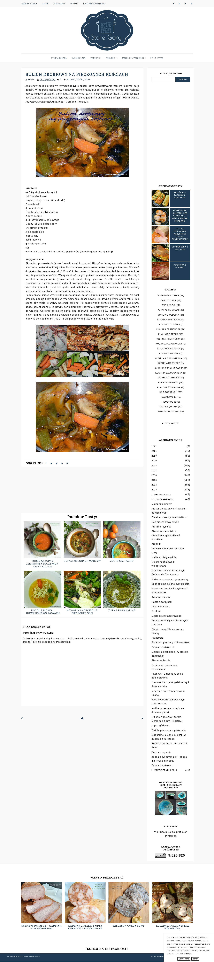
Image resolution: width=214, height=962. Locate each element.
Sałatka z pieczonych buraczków (171, 642)
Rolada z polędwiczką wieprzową (172, 927)
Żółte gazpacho (121, 561)
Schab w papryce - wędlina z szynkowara (41, 927)
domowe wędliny (168, 315)
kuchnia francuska (168, 329)
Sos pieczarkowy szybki (165, 522)
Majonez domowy (162, 504)
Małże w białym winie (164, 557)
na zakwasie (168, 397)
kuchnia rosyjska (169, 363)
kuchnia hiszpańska (168, 339)
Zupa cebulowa (160, 606)
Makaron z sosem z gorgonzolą (170, 579)
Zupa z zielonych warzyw (82, 561)
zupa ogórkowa (160, 725)
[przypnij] (56, 463)
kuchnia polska (169, 353)
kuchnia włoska (168, 382)
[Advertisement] (82, 491)
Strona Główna (29, 4)
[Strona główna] (82, 718)
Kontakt (74, 4)
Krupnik (156, 544)
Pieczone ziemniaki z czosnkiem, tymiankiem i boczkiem (166, 535)
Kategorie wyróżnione (133, 58)
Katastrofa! (158, 638)
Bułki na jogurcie (161, 752)
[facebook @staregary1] (173, 4)
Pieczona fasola (161, 660)
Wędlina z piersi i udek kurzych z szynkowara (85, 927)
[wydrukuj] (67, 463)
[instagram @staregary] (179, 4)
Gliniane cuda (78, 58)
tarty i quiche (168, 406)
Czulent (156, 611)
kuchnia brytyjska (169, 319)
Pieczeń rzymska (161, 526)
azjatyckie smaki (168, 310)
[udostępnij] (46, 463)
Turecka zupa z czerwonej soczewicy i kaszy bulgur (43, 564)
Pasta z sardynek (162, 602)
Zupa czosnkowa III (163, 647)
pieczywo (168, 402)
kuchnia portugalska (168, 358)
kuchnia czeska (169, 324)
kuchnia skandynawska (168, 368)
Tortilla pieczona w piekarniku (169, 730)
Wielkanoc (168, 305)
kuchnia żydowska (169, 387)
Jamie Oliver (168, 300)
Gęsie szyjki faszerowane (166, 616)
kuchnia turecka (168, 377)
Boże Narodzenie (168, 295)
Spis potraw (59, 4)
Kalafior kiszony (161, 597)
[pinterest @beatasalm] (191, 4)
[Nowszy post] (22, 718)
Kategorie (95, 58)
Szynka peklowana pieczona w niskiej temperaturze (180, 234)
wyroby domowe (168, 411)
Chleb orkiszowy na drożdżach (169, 517)
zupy (87, 80)
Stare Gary (34, 957)
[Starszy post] (142, 718)
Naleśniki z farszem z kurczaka (180, 195)
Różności (111, 58)
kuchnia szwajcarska (168, 373)
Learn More (184, 959)
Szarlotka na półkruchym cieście (170, 584)
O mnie (45, 4)
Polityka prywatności (94, 4)
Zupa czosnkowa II (162, 765)
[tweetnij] (51, 463)
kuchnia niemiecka (168, 349)
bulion (71, 80)
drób (80, 80)
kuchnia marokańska (169, 344)
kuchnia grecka (168, 334)
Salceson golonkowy (129, 925)
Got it (195, 959)
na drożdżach (168, 392)
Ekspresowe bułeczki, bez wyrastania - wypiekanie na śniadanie (180, 215)
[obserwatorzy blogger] (185, 4)
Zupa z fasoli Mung (122, 610)
